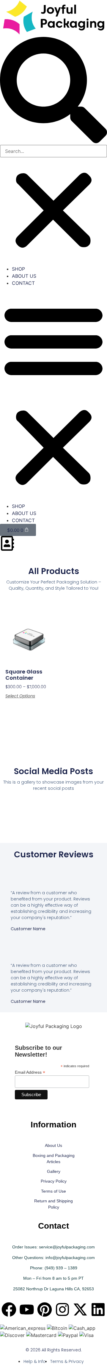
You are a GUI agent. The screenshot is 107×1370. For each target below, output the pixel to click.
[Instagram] (62, 1309)
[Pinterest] (44, 1309)
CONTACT (23, 283)
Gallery (53, 1171)
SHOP (18, 269)
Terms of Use (53, 1191)
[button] (53, 91)
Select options (20, 696)
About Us (53, 1145)
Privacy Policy (54, 1181)
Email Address (30, 1072)
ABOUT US (24, 276)
